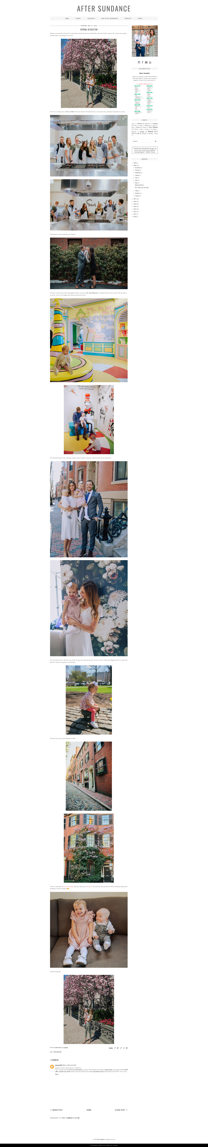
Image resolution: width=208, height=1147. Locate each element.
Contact (128, 18)
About (140, 18)
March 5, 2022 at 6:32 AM (69, 1065)
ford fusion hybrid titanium (75, 1069)
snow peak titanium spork (96, 1071)
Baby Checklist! (144, 73)
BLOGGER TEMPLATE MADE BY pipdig (104, 1145)
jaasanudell (58, 1065)
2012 (135, 211)
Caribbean (155, 123)
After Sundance (104, 8)
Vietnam (144, 133)
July (136, 178)
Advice (133, 123)
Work (156, 133)
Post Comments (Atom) (71, 1118)
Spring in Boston (139, 185)
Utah (138, 133)
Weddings (151, 133)
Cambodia (147, 123)
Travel (78, 18)
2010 (135, 216)
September (138, 172)
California (139, 123)
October (137, 170)
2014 (135, 206)
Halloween (147, 125)
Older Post (120, 1110)
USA (133, 133)
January (137, 196)
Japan (154, 125)
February (137, 193)
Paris (142, 129)
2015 (135, 204)
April (136, 190)
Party (147, 129)
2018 (135, 165)
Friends (140, 125)
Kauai (133, 127)
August (137, 175)
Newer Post (57, 1110)
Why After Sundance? (110, 18)
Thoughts (91, 18)
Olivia (136, 129)
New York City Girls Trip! (142, 187)
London (144, 127)
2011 (135, 214)
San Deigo (153, 129)
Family (135, 125)
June (136, 180)
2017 (135, 199)
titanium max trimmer (65, 1071)
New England (57, 1052)
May (136, 183)
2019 (135, 163)
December (137, 167)
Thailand (134, 131)
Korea (138, 127)
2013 (135, 209)
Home (67, 18)
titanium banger (108, 1069)
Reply (56, 1074)
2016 (135, 201)
